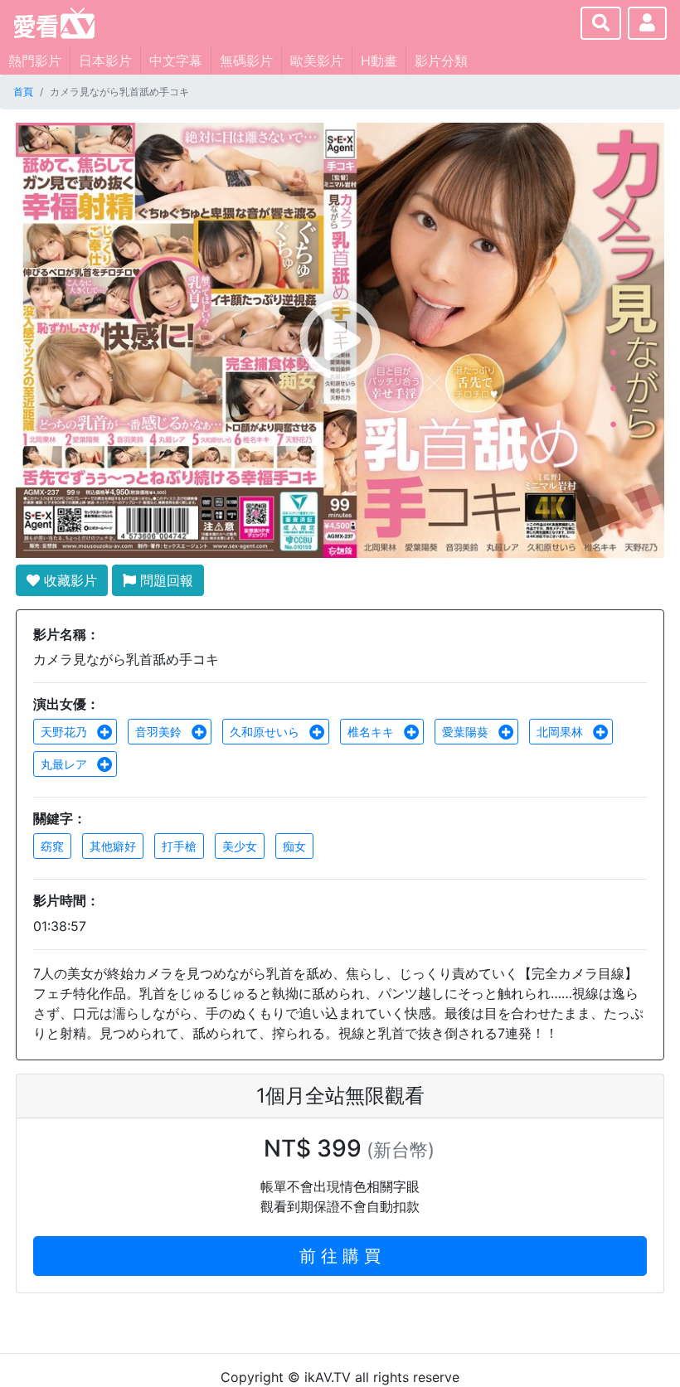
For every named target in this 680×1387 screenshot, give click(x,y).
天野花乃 (65, 732)
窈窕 (52, 846)
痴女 (294, 846)
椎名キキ (372, 732)
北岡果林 (561, 732)
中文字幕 (175, 60)
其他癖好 (113, 846)
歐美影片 (316, 60)
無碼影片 (246, 60)
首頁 (23, 91)
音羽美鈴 (160, 732)
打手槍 (179, 846)
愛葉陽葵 (467, 732)
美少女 (239, 846)
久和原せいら (266, 732)
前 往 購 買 (340, 1256)
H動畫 (379, 60)
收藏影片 (68, 580)
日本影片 (105, 60)
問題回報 (164, 580)
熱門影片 (34, 60)
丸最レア (65, 764)
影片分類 (441, 60)
